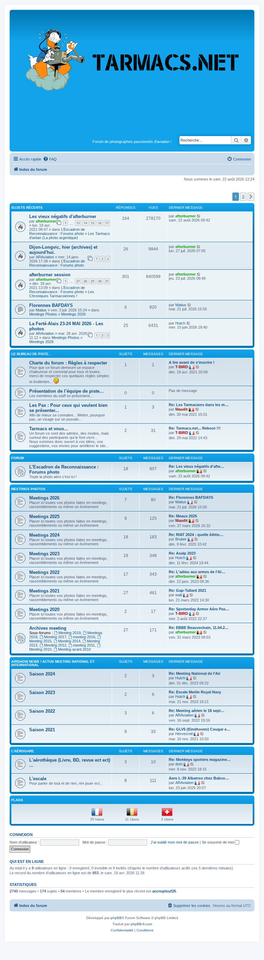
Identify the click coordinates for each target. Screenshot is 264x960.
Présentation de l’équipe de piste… (66, 391)
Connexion (21, 835)
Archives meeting (47, 628)
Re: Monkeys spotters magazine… (200, 759)
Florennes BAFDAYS (51, 305)
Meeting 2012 (55, 645)
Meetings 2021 (44, 590)
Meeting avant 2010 (74, 649)
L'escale (37, 778)
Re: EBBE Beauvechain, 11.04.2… (199, 628)
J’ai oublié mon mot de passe (175, 842)
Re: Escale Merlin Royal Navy (195, 692)
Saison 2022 (42, 711)
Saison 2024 (42, 674)
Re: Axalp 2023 (182, 553)
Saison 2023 (42, 692)
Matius (41, 310)
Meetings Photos (43, 314)
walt (178, 595)
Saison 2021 (42, 729)
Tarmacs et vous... (48, 428)
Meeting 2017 (55, 637)
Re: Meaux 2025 (183, 516)
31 (107, 281)
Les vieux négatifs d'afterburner (62, 216)
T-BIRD (181, 367)
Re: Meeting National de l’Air (194, 673)
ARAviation (45, 257)
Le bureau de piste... (31, 354)
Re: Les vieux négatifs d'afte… (196, 466)
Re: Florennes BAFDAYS (191, 497)
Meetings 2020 (44, 609)
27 (78, 281)
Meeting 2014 (69, 641)
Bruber (181, 539)
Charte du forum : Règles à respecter (68, 362)
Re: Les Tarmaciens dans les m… (199, 405)
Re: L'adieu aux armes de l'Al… (197, 572)
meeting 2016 (84, 637)
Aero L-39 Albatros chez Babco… (199, 778)
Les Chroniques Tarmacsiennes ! (61, 294)
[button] (251, 197)
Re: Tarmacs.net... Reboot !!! (195, 428)
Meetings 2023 (44, 553)
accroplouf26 (164, 891)
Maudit (181, 409)
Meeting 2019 (69, 633)
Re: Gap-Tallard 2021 (187, 590)
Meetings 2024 (44, 535)
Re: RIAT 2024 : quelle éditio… (196, 535)
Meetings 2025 (44, 516)
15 (92, 223)
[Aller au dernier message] (199, 216)
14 (85, 223)
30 (99, 281)
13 (78, 223)
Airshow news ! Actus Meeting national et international (53, 663)
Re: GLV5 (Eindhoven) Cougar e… (199, 729)
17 (107, 223)
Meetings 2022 (44, 572)
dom (179, 764)
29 (92, 281)
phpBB (116, 918)
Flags (17, 800)
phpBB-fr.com (141, 924)
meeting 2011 (84, 645)
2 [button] (243, 197)
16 (99, 223)
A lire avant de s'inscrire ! (191, 362)
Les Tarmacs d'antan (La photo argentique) (69, 235)
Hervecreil (183, 734)
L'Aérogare (22, 751)
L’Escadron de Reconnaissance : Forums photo (57, 231)
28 (85, 281)
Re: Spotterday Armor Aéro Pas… (199, 609)
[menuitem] (50, 159)
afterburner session (49, 274)
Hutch (180, 323)
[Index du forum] (132, 74)
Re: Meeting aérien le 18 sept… (196, 711)
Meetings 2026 (73, 314)
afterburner (46, 221)
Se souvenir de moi (218, 842)
